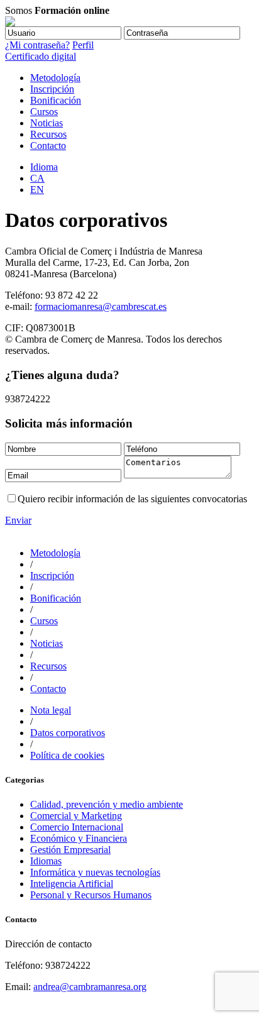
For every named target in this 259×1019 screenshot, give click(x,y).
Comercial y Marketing (76, 815)
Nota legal (50, 710)
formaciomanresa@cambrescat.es (101, 306)
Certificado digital (40, 56)
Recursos (48, 134)
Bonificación (55, 100)
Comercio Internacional (76, 827)
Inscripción (52, 89)
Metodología (55, 77)
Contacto (48, 145)
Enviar (18, 520)
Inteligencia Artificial (71, 883)
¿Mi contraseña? (37, 45)
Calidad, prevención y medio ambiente (106, 804)
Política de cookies (67, 755)
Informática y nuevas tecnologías (95, 872)
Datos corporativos (67, 732)
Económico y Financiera (78, 838)
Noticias (46, 123)
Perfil (83, 45)
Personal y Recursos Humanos (91, 895)
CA (37, 178)
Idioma (44, 167)
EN (37, 189)
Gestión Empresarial (70, 849)
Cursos (44, 111)
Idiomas (46, 861)
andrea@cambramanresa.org (89, 986)
